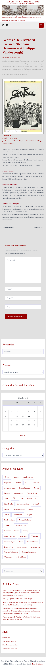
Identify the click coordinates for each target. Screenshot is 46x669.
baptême (7, 482)
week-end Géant (21, 557)
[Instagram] (7, 25)
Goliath (6, 509)
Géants (31, 509)
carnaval (36, 482)
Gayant (36, 503)
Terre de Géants (37, 664)
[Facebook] (3, 25)
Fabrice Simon (32, 493)
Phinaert (35, 536)
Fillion (6, 498)
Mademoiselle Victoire (11, 531)
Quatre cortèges (9, 542)
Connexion (6, 638)
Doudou (36, 488)
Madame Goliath (20, 526)
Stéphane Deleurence (11, 552)
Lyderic (7, 525)
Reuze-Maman (32, 541)
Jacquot (29, 514)
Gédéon (6, 514)
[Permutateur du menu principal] (41, 25)
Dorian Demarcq (24, 488)
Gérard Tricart (17, 514)
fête (22, 498)
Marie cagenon (9, 536)
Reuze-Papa (8, 547)
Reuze (21, 542)
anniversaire (28, 477)
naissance (23, 536)
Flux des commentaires (10, 645)
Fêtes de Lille (8, 504)
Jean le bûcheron (9, 520)
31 (5, 429)
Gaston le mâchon (23, 504)
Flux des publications (9, 641)
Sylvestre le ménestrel (29, 552)
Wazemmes (8, 557)
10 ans (6, 477)
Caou (26, 483)
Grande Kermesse (19, 509)
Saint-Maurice (22, 547)
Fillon (15, 498)
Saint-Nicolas (35, 547)
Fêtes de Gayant (32, 498)
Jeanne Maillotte (25, 520)
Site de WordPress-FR (9, 648)
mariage (25, 531)
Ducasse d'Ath (18, 493)
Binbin (18, 482)
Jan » (25, 435)
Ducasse (7, 493)
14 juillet (16, 477)
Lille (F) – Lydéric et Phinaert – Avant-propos (17, 599)
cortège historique (10, 488)
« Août (21, 435)
